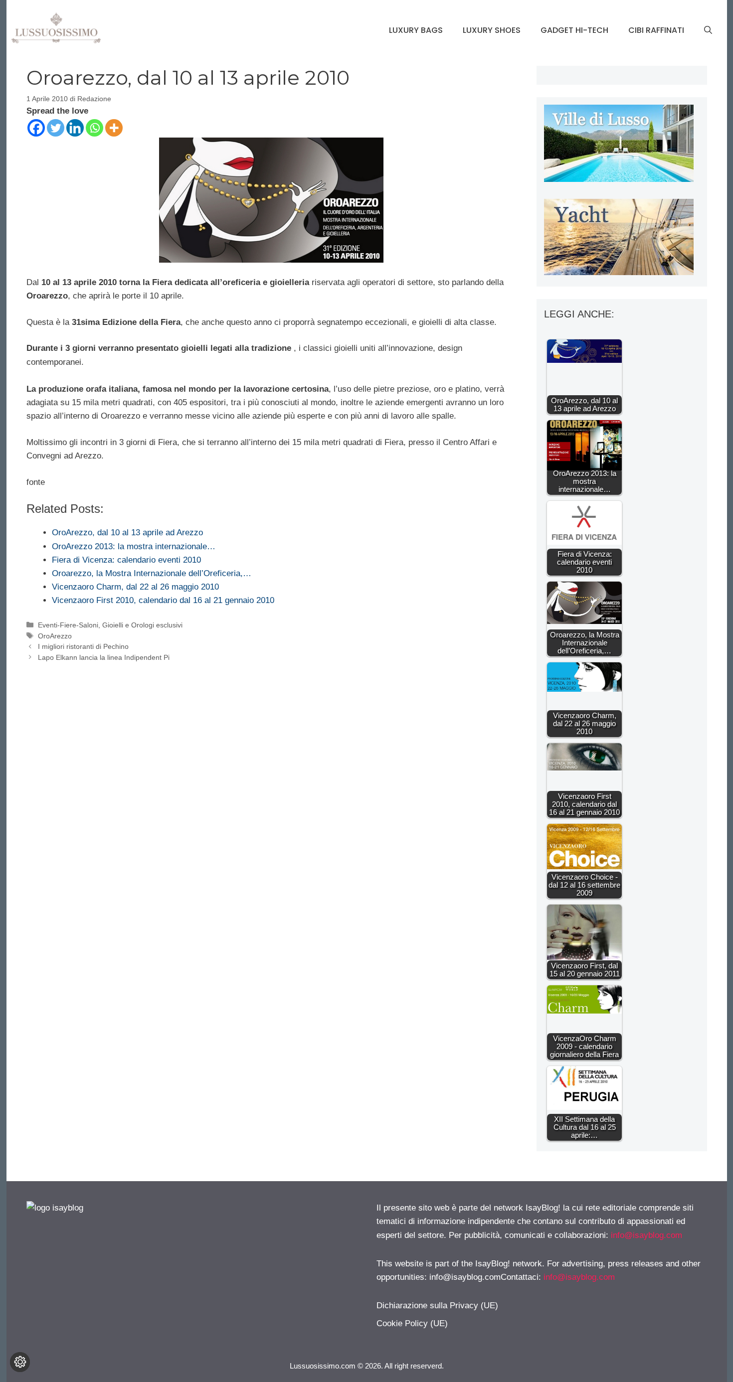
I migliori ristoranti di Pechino (83, 646)
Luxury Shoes (492, 30)
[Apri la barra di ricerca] (708, 30)
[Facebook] (36, 128)
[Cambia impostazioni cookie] (20, 1362)
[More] (114, 128)
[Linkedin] (75, 128)
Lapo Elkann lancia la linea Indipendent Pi (104, 657)
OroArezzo (55, 636)
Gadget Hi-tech (574, 30)
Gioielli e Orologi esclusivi (142, 625)
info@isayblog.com (646, 1235)
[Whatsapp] (94, 128)
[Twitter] (55, 128)
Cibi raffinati (656, 30)
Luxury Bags (416, 30)
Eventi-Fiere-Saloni (68, 625)
